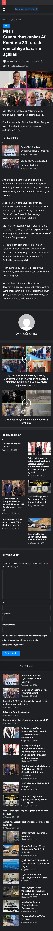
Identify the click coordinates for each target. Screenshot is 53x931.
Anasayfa (9, 19)
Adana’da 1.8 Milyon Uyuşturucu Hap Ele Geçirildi (31, 678)
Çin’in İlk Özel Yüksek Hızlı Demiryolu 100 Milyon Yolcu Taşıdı (35, 863)
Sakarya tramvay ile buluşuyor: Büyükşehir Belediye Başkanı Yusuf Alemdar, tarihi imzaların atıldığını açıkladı (33, 751)
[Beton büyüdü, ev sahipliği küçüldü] (11, 837)
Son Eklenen (26, 666)
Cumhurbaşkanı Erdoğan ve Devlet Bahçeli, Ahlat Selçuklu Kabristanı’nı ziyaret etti (13, 504)
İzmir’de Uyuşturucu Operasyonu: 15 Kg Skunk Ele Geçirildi (38, 499)
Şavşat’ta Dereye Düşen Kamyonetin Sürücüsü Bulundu (37, 537)
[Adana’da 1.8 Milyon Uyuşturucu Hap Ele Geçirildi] (10, 150)
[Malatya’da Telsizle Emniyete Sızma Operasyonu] (11, 906)
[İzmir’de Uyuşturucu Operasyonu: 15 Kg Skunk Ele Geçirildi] (39, 486)
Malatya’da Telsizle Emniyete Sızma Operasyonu (30, 905)
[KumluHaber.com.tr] (26, 9)
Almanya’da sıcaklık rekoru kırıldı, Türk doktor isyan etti (12, 522)
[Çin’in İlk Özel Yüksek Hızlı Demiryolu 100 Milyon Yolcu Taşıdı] (11, 864)
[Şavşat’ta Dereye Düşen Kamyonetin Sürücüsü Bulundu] (39, 524)
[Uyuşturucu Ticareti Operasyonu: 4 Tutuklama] (11, 878)
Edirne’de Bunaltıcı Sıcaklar (16, 712)
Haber (18, 19)
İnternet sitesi (8, 624)
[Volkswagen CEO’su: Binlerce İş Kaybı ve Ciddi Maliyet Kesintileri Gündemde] (11, 732)
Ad (4, 602)
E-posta (6, 613)
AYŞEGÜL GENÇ (13, 61)
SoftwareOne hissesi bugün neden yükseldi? (25, 720)
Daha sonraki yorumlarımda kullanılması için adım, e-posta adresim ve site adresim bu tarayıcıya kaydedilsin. (24, 640)
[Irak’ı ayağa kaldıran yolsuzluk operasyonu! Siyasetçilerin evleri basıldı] (11, 891)
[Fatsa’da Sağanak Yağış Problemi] (11, 920)
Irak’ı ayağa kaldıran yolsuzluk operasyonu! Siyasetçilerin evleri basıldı (34, 890)
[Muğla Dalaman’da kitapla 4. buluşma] (11, 787)
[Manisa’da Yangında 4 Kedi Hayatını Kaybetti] (10, 163)
